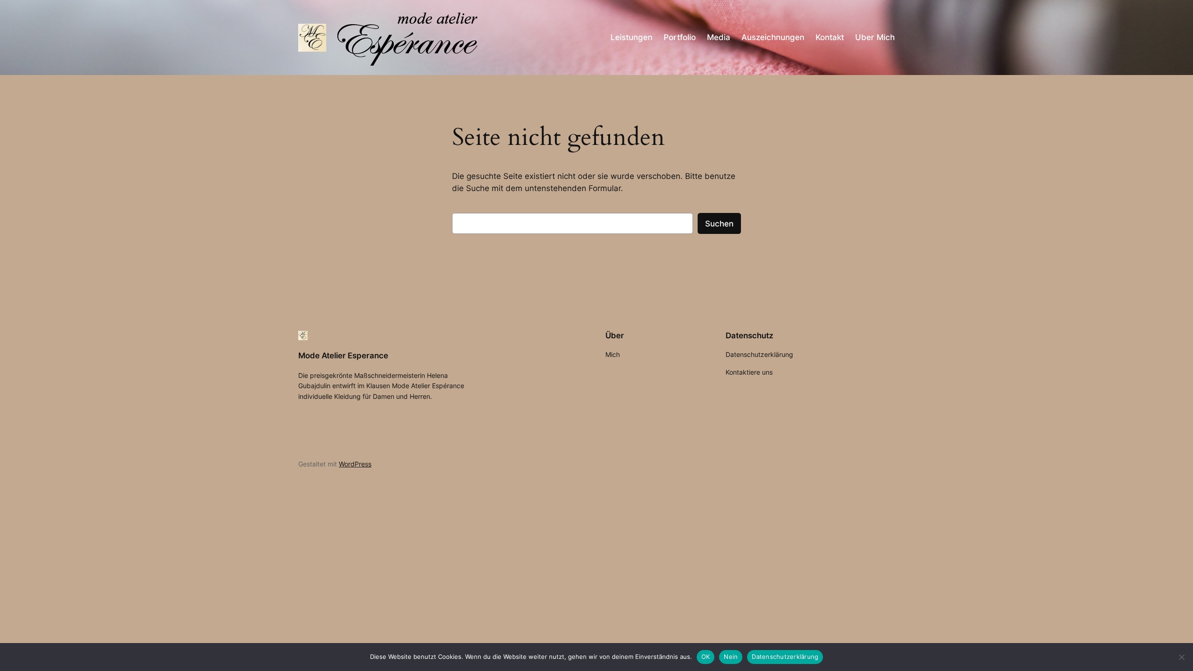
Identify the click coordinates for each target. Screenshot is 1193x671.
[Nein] (1181, 657)
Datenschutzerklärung (785, 656)
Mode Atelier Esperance (343, 355)
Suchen (719, 223)
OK (705, 656)
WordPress (355, 464)
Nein (731, 656)
